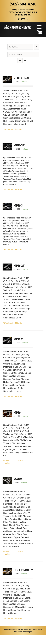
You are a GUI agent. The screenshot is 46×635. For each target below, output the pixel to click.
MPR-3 (18, 205)
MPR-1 (18, 412)
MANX (18, 479)
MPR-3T (19, 145)
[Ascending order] (36, 46)
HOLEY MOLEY (23, 570)
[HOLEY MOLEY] (7, 571)
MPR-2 (18, 339)
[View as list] (25, 60)
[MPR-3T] (7, 146)
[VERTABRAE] (7, 79)
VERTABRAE (22, 78)
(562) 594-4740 (23, 4)
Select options (7, 462)
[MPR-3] (7, 206)
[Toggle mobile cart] (39, 32)
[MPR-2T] (7, 267)
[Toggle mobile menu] (39, 27)
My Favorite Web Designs (23, 632)
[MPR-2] (7, 340)
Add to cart (9, 129)
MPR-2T (19, 265)
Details (19, 129)
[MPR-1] (7, 413)
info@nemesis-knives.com (23, 10)
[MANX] (7, 480)
